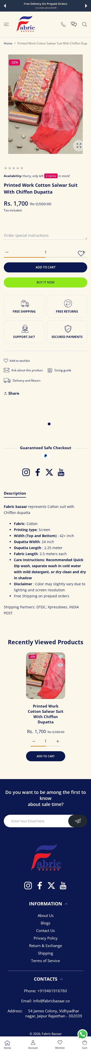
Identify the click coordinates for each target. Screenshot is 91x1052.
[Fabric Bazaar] (25, 24)
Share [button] (13, 393)
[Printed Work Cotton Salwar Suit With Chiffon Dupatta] (45, 675)
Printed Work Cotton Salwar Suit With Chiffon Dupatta (45, 714)
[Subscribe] (77, 821)
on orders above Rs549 (45, 8)
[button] (5, 6)
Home (8, 43)
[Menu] (6, 24)
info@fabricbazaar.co (51, 1000)
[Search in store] (84, 24)
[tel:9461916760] (63, 24)
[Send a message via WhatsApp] (82, 1034)
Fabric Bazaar (52, 1033)
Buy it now (45, 282)
